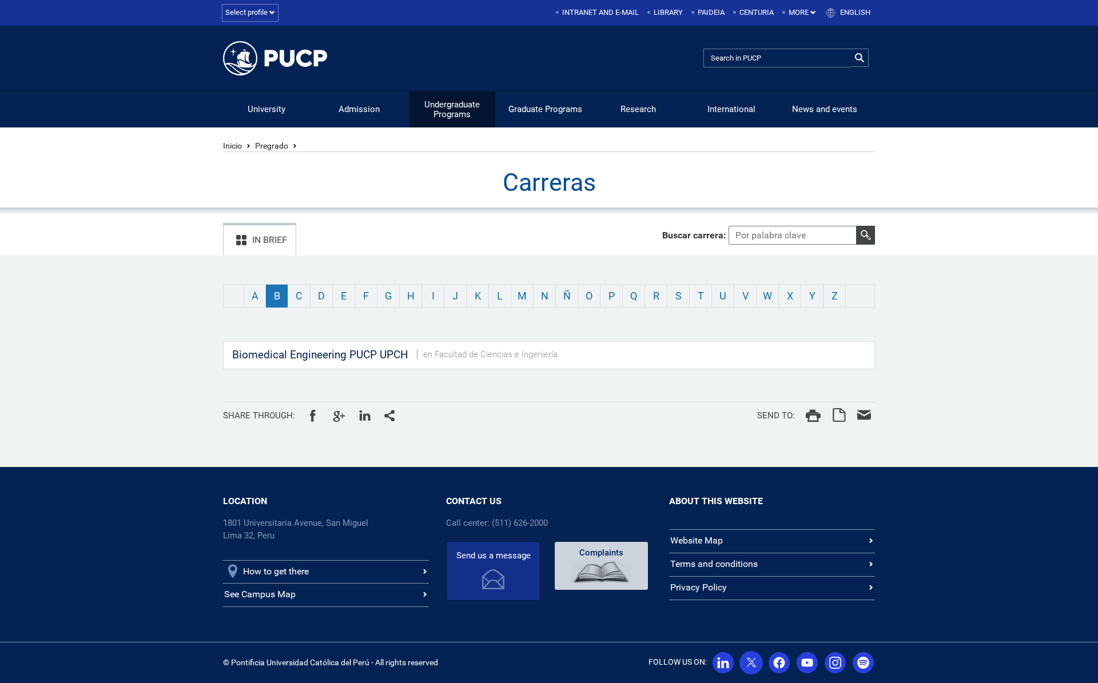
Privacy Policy (698, 587)
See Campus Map (260, 594)
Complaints (601, 553)
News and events (824, 109)
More (799, 12)
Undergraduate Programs (452, 109)
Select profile (247, 12)
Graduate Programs (545, 109)
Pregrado (271, 145)
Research (638, 109)
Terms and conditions (714, 563)
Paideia (711, 12)
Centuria (756, 12)
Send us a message (493, 555)
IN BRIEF (269, 239)
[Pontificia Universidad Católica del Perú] (275, 58)
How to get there (276, 571)
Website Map (696, 540)
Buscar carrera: (694, 235)
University (266, 109)
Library (668, 12)
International (731, 109)
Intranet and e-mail (600, 12)
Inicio (232, 145)
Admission (359, 109)
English (855, 12)
